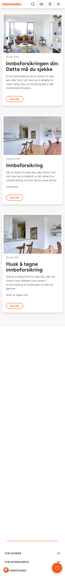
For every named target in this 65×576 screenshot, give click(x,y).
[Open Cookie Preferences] (6, 569)
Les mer (15, 99)
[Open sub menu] (58, 554)
